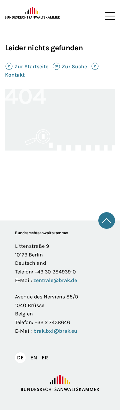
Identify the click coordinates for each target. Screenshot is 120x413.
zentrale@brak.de (55, 280)
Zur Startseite (31, 66)
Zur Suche (74, 66)
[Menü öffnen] (108, 16)
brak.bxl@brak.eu (55, 331)
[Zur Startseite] (32, 13)
